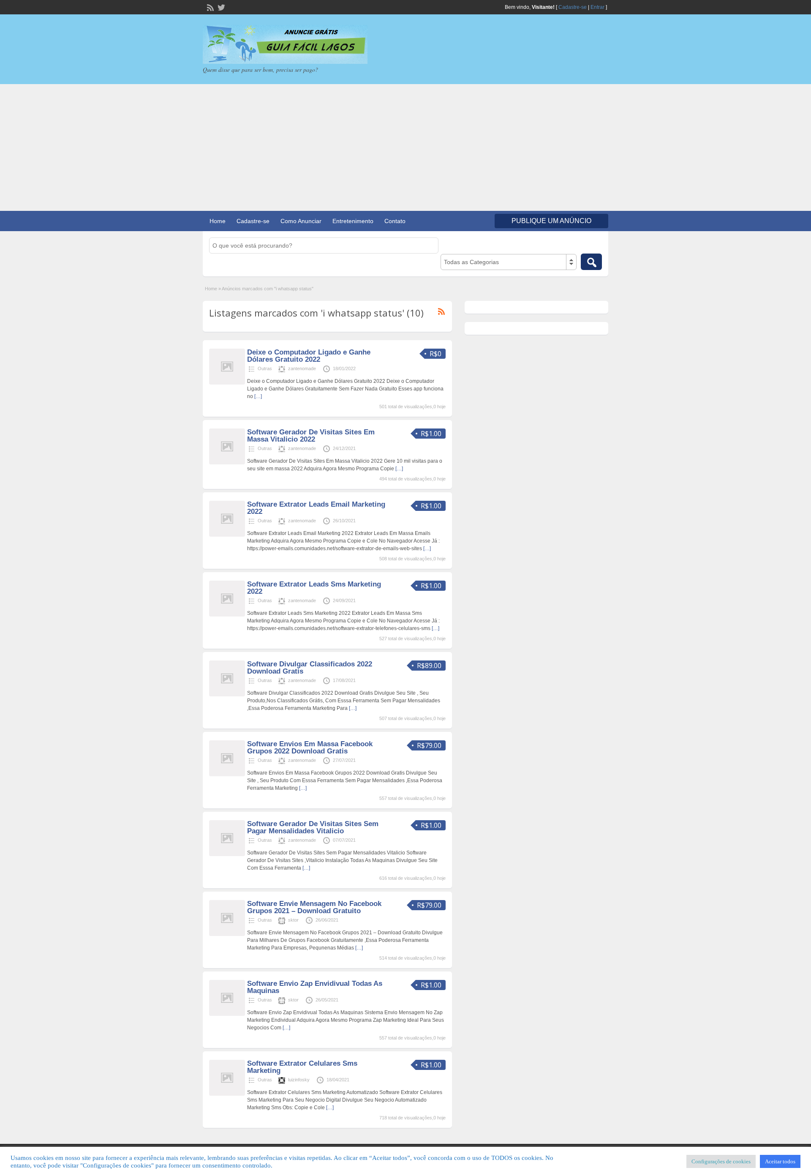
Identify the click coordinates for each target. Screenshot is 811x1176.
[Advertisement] (405, 147)
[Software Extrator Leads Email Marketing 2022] (227, 535)
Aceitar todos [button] (780, 1161)
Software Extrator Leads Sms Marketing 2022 (314, 587)
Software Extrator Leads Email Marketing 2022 (316, 508)
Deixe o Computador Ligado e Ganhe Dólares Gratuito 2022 (308, 355)
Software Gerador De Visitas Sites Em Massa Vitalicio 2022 (311, 435)
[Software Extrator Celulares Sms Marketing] (227, 1094)
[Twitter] (220, 6)
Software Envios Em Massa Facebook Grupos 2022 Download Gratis (310, 747)
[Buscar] (591, 262)
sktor (293, 919)
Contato (395, 221)
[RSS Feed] (209, 6)
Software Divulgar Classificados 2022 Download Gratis (309, 667)
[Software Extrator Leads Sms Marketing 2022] (227, 615)
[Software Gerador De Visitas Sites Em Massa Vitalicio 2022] (227, 463)
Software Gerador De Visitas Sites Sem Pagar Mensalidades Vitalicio (312, 827)
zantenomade (302, 368)
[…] (258, 396)
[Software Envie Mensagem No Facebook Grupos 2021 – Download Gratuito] (227, 934)
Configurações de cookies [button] (721, 1161)
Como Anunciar (300, 221)
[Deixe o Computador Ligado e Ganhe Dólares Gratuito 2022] (227, 383)
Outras (265, 368)
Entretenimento (352, 221)
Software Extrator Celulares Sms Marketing (302, 1067)
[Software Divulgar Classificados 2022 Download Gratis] (227, 695)
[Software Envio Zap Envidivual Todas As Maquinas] (227, 1014)
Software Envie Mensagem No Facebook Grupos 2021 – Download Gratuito (314, 907)
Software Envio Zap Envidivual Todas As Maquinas (314, 987)
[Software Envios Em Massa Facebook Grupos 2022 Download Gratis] (227, 775)
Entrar (597, 7)
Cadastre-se (572, 7)
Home (218, 221)
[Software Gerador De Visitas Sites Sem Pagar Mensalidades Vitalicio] (227, 854)
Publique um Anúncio (551, 220)
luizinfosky (299, 1079)
